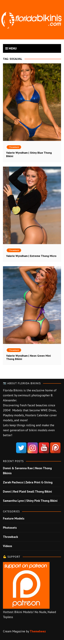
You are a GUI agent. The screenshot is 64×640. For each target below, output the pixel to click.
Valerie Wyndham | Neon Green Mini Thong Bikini (28, 357)
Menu (12, 48)
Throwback (14, 147)
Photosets (10, 528)
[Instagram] (32, 447)
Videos (7, 546)
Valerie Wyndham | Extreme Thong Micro (31, 256)
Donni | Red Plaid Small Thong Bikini (27, 491)
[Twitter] (21, 447)
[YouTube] (44, 447)
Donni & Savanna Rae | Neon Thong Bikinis (27, 470)
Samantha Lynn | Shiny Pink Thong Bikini (30, 501)
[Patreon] (55, 447)
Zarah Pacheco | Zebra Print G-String (28, 482)
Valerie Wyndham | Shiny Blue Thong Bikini (29, 154)
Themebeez (38, 631)
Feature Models (13, 518)
